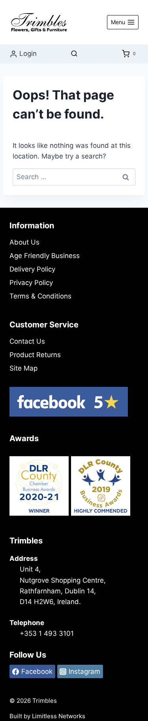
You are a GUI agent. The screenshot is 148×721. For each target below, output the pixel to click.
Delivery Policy (32, 269)
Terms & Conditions (40, 296)
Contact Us (27, 341)
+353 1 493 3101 (47, 633)
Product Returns (35, 355)
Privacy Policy (31, 283)
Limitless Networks (58, 716)
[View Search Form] (74, 54)
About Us (24, 242)
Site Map (23, 368)
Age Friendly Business (44, 256)
